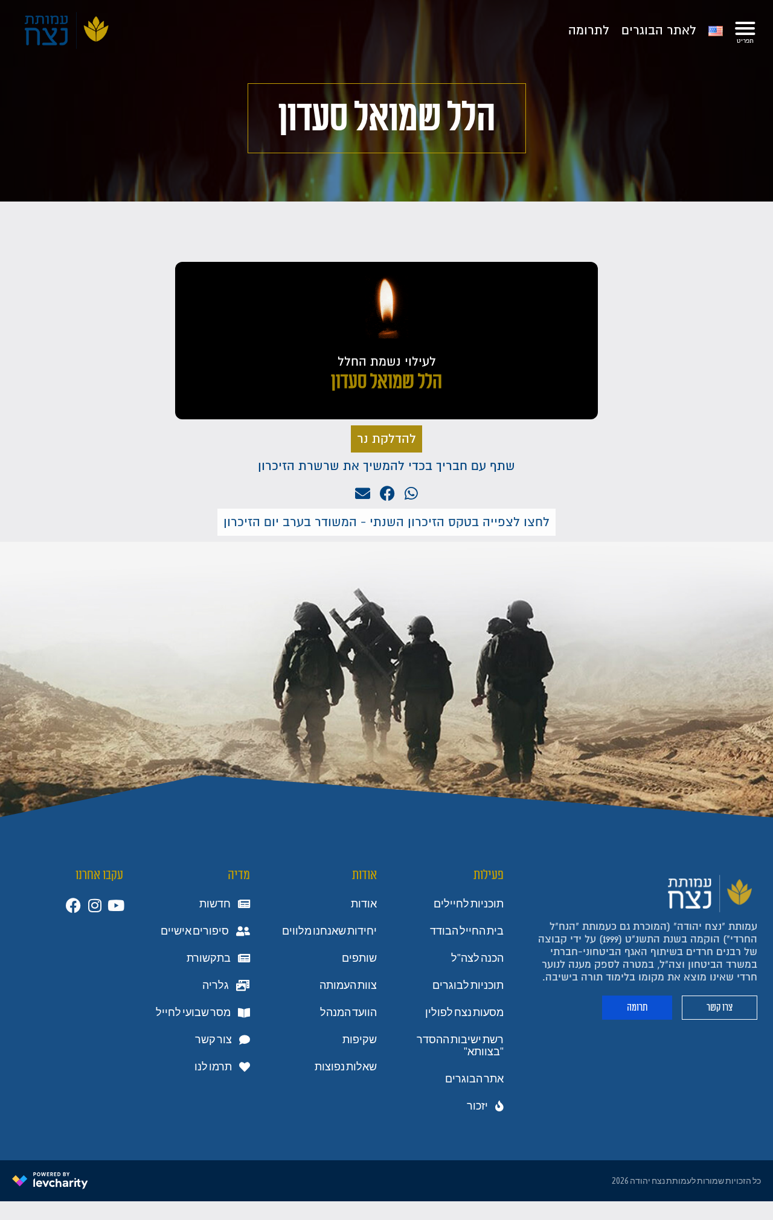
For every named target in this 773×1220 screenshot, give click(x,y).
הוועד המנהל (348, 1012)
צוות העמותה (348, 985)
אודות (364, 904)
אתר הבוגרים (474, 1079)
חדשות (215, 904)
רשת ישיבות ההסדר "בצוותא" (460, 1046)
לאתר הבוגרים (658, 30)
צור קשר (213, 1040)
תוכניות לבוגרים (468, 985)
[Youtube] (115, 905)
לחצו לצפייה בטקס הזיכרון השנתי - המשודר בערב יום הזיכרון (386, 522)
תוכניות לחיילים (469, 904)
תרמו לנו (213, 1067)
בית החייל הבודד (467, 931)
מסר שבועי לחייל (193, 1012)
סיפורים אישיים (195, 931)
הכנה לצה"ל (477, 958)
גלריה (215, 985)
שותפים (359, 958)
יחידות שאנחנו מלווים (329, 931)
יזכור (477, 1106)
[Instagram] (94, 905)
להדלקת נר (386, 438)
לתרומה (588, 30)
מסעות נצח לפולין (464, 1012)
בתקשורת (209, 958)
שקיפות (359, 1040)
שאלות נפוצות (346, 1067)
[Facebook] (73, 905)
